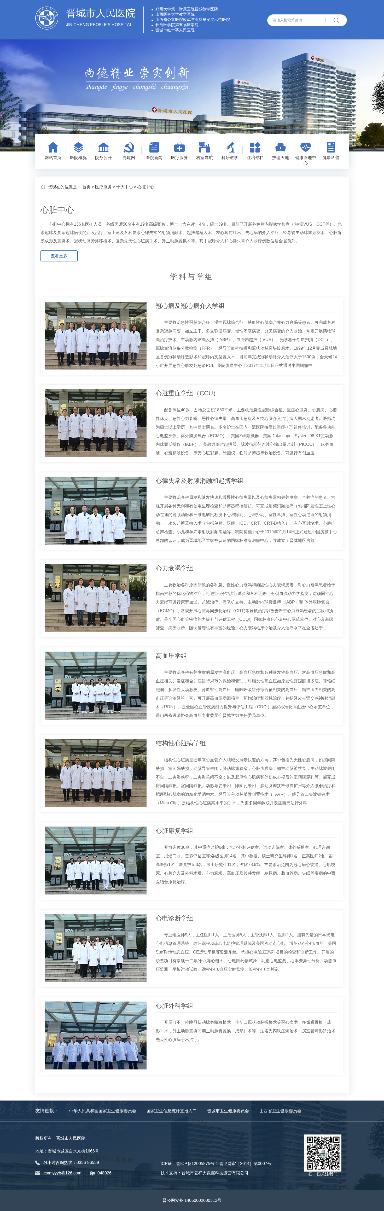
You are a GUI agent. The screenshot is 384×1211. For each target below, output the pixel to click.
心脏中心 (145, 187)
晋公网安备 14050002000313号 (192, 1200)
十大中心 (124, 187)
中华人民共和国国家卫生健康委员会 (102, 1111)
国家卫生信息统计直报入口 (172, 1111)
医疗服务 (103, 187)
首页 (86, 187)
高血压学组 (171, 655)
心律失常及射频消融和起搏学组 (199, 480)
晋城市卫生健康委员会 (228, 1111)
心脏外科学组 (174, 1005)
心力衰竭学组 (174, 568)
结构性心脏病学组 (181, 743)
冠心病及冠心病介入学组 (190, 305)
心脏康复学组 (174, 830)
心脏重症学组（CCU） (187, 393)
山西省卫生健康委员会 (280, 1111)
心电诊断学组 (174, 918)
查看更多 (59, 256)
